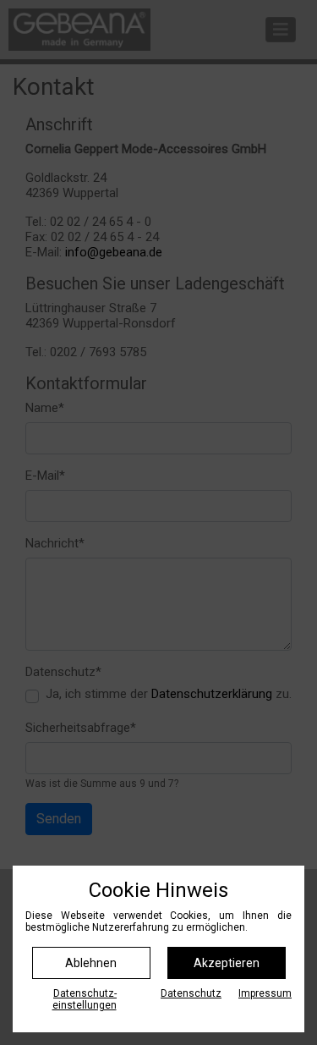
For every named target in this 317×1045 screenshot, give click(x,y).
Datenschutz (191, 993)
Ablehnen (91, 963)
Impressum (265, 993)
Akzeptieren (227, 963)
